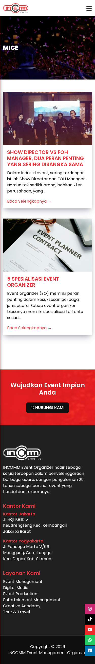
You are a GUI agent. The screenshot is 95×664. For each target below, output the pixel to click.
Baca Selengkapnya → (29, 201)
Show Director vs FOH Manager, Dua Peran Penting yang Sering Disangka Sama (45, 158)
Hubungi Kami (49, 408)
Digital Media (15, 588)
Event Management (23, 581)
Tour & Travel (16, 612)
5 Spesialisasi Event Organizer (33, 281)
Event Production (20, 594)
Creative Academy (22, 606)
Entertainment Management (32, 600)
